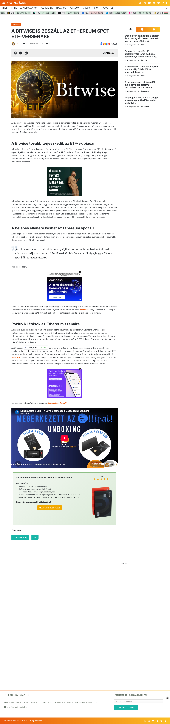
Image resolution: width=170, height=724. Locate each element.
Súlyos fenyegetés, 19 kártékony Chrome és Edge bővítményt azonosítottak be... (141, 54)
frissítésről (16, 357)
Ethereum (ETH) (20, 537)
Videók (86, 8)
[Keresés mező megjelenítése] (166, 8)
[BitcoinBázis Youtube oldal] (149, 2)
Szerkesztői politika (38, 702)
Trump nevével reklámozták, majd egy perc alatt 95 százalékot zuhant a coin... (140, 85)
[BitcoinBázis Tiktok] (163, 2)
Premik (144, 60)
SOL (36, 13)
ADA (84, 13)
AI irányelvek (60, 702)
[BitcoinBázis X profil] (140, 2)
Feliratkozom (126, 707)
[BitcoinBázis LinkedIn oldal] (154, 2)
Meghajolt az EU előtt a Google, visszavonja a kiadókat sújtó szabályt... (142, 100)
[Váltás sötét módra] (167, 3)
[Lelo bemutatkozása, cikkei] (13, 44)
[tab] (130, 29)
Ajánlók (74, 8)
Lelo (17, 44)
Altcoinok (16, 25)
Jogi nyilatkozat (22, 702)
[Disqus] (85, 594)
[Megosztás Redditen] (26, 53)
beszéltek (84, 309)
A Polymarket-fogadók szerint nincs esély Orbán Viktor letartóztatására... (141, 69)
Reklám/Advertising (83, 702)
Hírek (14, 8)
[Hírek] (109, 44)
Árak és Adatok (28, 8)
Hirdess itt (124, 563)
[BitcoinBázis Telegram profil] (158, 2)
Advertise (108, 8)
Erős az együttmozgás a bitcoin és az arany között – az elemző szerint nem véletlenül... (142, 38)
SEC (35, 537)
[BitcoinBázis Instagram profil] (145, 2)
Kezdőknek (47, 8)
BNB (10, 13)
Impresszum (9, 702)
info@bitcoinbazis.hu (17, 707)
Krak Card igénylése (49, 507)
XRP (60, 13)
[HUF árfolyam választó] (166, 13)
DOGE (156, 13)
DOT (132, 13)
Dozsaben (145, 107)
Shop (96, 8)
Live (5, 8)
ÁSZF (50, 702)
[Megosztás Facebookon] (15, 53)
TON (107, 13)
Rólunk (70, 702)
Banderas (145, 91)
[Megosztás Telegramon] (21, 53)
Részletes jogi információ (57, 403)
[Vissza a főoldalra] (14, 2)
